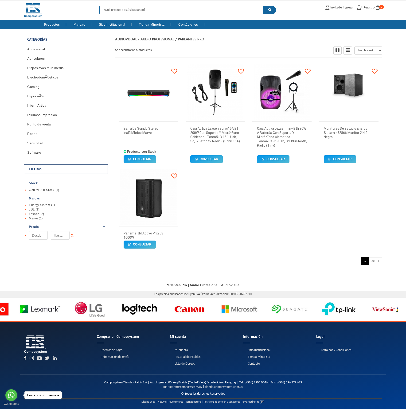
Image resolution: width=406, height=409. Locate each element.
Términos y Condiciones (336, 350)
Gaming (33, 87)
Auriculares (36, 58)
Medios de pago (112, 350)
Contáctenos (188, 24)
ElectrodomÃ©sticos (42, 77)
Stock (33, 183)
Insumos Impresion (42, 115)
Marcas (80, 24)
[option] (25, 309)
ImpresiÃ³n (35, 96)
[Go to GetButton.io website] (11, 404)
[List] (348, 51)
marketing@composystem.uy (182, 387)
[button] (262, 402)
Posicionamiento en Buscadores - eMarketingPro (231, 402)
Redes (32, 134)
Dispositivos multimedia (45, 68)
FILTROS (35, 169)
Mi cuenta (181, 350)
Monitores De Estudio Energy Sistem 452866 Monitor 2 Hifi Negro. (345, 133)
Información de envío (115, 357)
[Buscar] (270, 10)
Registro (369, 7)
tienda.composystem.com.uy (224, 387)
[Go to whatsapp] (11, 395)
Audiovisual (36, 49)
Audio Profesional (157, 39)
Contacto (254, 364)
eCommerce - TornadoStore (185, 402)
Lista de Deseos (185, 364)
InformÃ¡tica (36, 105)
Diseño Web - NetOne (154, 402)
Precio (34, 227)
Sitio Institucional (112, 24)
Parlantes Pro (191, 39)
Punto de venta (39, 124)
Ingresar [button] (348, 7)
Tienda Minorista (152, 24)
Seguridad (35, 143)
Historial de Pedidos (187, 357)
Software (34, 152)
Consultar (141, 159)
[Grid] (337, 51)
